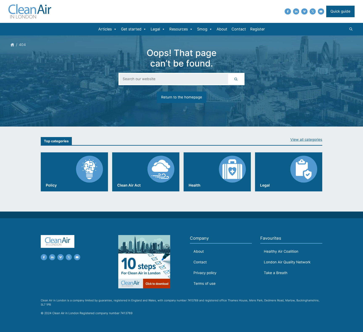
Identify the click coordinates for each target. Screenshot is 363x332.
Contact (238, 29)
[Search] (236, 79)
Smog (202, 29)
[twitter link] (313, 11)
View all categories (306, 139)
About (222, 29)
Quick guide (340, 11)
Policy (51, 185)
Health (194, 185)
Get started (131, 29)
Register (257, 29)
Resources (178, 29)
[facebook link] (288, 11)
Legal (155, 29)
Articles (105, 29)
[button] (351, 29)
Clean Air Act (129, 185)
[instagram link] (296, 11)
